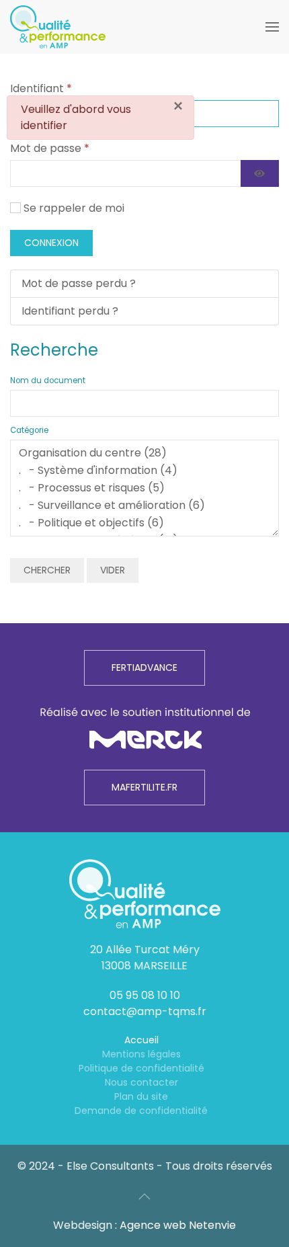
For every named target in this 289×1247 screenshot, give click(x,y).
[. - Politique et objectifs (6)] (144, 523)
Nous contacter (141, 1082)
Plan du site (141, 1096)
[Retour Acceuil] (58, 27)
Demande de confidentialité (141, 1110)
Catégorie (29, 430)
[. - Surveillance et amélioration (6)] (144, 505)
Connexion (51, 242)
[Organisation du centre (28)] (144, 453)
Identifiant (41, 88)
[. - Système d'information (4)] (144, 470)
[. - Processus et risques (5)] (144, 488)
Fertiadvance (144, 667)
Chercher (47, 570)
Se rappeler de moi (74, 208)
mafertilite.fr (144, 787)
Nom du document (47, 380)
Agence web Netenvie (178, 1225)
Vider (112, 570)
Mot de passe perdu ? (79, 283)
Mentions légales (141, 1054)
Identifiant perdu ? (70, 311)
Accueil (141, 1040)
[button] (272, 27)
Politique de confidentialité (141, 1068)
